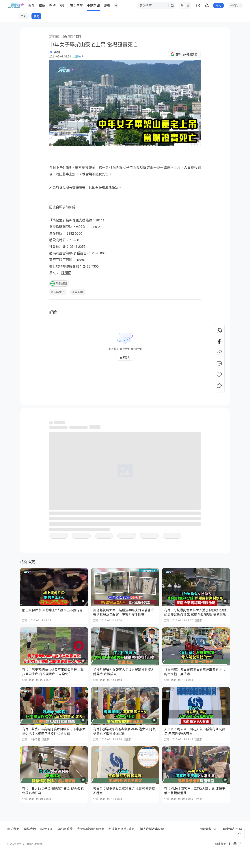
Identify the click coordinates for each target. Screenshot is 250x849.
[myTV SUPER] (235, 5)
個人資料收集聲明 (152, 829)
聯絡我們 (30, 829)
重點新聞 (61, 283)
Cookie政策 (65, 829)
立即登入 (125, 357)
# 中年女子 (57, 292)
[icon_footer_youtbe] (240, 844)
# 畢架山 (77, 292)
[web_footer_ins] (235, 844)
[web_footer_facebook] (229, 844)
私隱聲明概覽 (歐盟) (122, 829)
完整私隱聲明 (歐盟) (90, 829)
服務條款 (46, 829)
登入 (218, 5)
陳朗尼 (66, 272)
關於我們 (13, 829)
